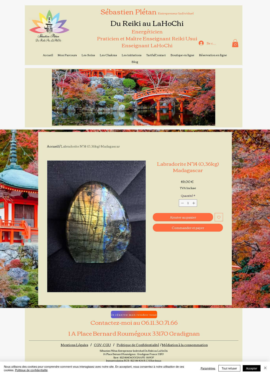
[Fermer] (265, 368)
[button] (235, 43)
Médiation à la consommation (185, 345)
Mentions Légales (74, 345)
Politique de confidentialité (31, 370)
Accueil (53, 146)
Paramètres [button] (208, 368)
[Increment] (194, 203)
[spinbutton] (188, 203)
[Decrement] (181, 203)
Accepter (251, 368)
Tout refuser (229, 368)
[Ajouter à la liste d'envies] (219, 217)
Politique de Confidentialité (138, 345)
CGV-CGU (102, 345)
